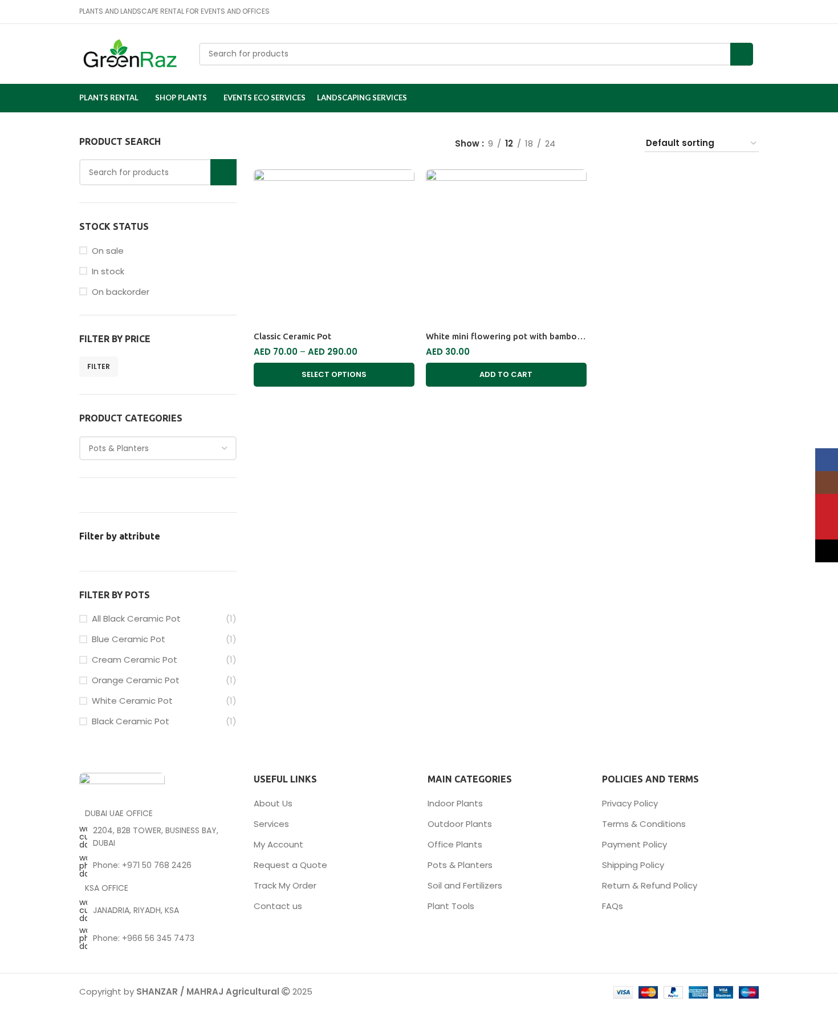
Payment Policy (634, 844)
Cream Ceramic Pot (134, 660)
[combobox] (158, 448)
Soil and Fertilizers (465, 885)
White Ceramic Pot (132, 701)
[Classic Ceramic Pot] (334, 247)
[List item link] (158, 866)
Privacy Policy (630, 803)
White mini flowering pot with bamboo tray (513, 336)
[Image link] (122, 785)
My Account (278, 844)
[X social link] (712, 11)
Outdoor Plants (460, 824)
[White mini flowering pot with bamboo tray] (506, 247)
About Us (273, 803)
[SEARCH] (741, 54)
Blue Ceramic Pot (128, 639)
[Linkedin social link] (739, 11)
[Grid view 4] (622, 144)
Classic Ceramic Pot (292, 336)
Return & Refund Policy (649, 885)
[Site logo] (130, 53)
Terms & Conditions (644, 824)
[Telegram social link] (752, 11)
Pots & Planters (460, 865)
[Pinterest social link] (726, 11)
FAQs (612, 906)
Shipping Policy (633, 865)
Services (271, 824)
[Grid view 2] (582, 144)
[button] (506, 375)
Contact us (278, 906)
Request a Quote (290, 865)
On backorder (120, 292)
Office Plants (455, 844)
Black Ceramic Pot (130, 721)
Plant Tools (451, 906)
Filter (98, 366)
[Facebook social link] (699, 11)
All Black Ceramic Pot (136, 618)
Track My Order (285, 885)
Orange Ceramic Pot (136, 680)
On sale (108, 251)
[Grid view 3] (602, 144)
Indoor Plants (455, 803)
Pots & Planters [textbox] (119, 448)
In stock (108, 271)
